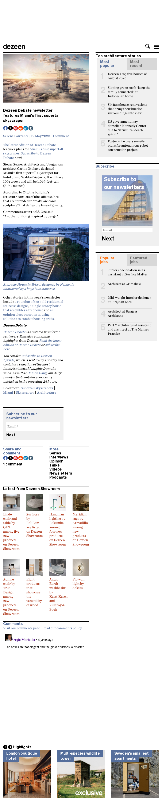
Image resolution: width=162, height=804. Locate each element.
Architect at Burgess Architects (123, 313)
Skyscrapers (25, 392)
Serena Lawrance (16, 136)
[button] (148, 46)
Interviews (58, 457)
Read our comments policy (62, 628)
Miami (8, 392)
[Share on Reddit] (20, 128)
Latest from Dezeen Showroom (31, 489)
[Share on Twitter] (10, 128)
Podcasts (58, 477)
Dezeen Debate (14, 332)
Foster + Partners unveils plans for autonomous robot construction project (128, 143)
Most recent (136, 64)
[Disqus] (46, 685)
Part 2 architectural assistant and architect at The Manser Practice (129, 327)
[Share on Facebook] (5, 128)
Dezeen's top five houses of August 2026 (127, 75)
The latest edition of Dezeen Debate (29, 145)
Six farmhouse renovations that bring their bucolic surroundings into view (127, 106)
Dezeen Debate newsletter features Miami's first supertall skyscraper (32, 115)
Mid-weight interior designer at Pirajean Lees (129, 299)
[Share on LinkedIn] (25, 128)
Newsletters (60, 473)
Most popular (107, 64)
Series (55, 453)
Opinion (56, 461)
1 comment (61, 136)
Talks (54, 465)
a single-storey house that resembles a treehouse (32, 308)
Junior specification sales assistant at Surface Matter (128, 272)
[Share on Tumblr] (31, 128)
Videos (55, 469)
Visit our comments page (21, 628)
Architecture (46, 392)
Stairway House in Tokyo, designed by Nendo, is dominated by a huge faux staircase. (38, 286)
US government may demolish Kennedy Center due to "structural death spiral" (127, 123)
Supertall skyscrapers (37, 388)
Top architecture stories (118, 56)
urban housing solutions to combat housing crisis (28, 316)
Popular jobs (107, 260)
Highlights (22, 747)
